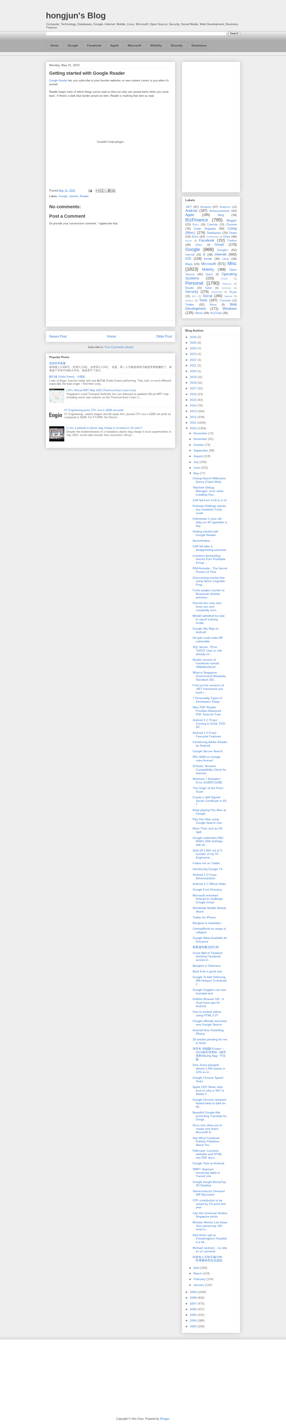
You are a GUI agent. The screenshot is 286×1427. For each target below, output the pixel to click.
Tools (203, 300)
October (199, 444)
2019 (193, 377)
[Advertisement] (211, 126)
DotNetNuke (212, 236)
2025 (193, 342)
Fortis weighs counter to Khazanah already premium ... (208, 594)
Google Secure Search (208, 751)
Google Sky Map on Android (206, 630)
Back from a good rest (207, 971)
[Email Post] (90, 190)
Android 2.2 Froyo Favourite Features (207, 734)
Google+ (222, 250)
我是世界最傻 (57, 363)
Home (54, 45)
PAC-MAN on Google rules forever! (206, 758)
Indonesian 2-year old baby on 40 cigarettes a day (210, 522)
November (200, 439)
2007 (193, 1303)
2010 (193, 428)
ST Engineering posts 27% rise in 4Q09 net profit (94, 410)
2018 (193, 382)
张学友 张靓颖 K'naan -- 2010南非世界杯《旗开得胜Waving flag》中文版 (209, 1054)
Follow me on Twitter (206, 863)
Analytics (225, 207)
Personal (194, 283)
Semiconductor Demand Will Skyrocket (209, 1192)
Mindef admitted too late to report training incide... (209, 619)
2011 (193, 422)
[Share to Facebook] (109, 191)
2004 (193, 1320)
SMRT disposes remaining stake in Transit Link (206, 1172)
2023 (193, 354)
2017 (193, 388)
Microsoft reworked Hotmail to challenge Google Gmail (208, 899)
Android (191, 211)
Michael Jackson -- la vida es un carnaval (210, 1249)
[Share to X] (105, 191)
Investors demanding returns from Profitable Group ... (209, 559)
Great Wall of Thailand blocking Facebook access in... (207, 956)
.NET (188, 206)
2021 (193, 365)
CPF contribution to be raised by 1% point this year (209, 1204)
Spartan (228, 296)
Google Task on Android (208, 1163)
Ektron (188, 240)
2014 (193, 405)
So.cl (194, 296)
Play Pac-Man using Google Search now (207, 821)
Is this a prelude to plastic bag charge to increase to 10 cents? (104, 427)
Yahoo (199, 313)
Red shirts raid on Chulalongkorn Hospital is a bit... (210, 1238)
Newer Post (58, 336)
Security (177, 45)
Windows (230, 309)
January (199, 1285)
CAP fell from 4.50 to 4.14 (210, 500)
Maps (189, 264)
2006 (193, 1309)
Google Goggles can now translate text (209, 991)
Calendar (212, 224)
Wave (213, 304)
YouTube (216, 313)
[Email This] (97, 191)
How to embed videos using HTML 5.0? (207, 1013)
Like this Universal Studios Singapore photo (210, 1214)
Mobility (156, 45)
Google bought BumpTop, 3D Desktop (210, 1183)
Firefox (232, 240)
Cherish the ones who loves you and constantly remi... (207, 606)
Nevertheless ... (203, 540)
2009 (193, 1292)
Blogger (232, 220)
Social (207, 296)
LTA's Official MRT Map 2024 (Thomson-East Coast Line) (101, 390)
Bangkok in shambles (207, 923)
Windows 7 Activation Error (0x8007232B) (207, 780)
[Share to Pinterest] (113, 191)
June (197, 467)
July (196, 462)
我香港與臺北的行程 (206, 947)
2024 (193, 348)
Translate (225, 300)
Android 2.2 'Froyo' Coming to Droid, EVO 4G (209, 723)
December (200, 433)
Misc (232, 263)
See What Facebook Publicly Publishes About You (206, 1141)
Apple (114, 45)
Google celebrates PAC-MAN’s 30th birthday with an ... (208, 841)
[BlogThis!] (101, 191)
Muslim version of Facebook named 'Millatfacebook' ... (206, 663)
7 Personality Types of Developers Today (207, 699)
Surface (189, 300)
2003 (193, 1326)
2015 (193, 399)
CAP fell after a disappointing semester (210, 548)
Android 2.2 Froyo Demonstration (204, 876)
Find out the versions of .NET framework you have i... (208, 689)
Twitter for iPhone (204, 917)
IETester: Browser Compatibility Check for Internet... (209, 769)
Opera (209, 274)
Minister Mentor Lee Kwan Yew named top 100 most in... (210, 1226)
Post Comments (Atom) (119, 347)
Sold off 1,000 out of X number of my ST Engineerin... (207, 854)
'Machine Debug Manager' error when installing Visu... (208, 491)
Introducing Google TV (208, 869)
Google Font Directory (207, 889)
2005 (193, 1314)
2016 (193, 394)
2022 (193, 359)
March (198, 1273)
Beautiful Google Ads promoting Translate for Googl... (210, 1116)
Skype (233, 292)
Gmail (219, 245)
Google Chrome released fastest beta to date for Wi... (209, 1103)
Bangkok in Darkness (207, 965)
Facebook (94, 45)
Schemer (226, 288)
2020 (193, 371)
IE (204, 254)
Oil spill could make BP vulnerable (208, 639)
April (196, 1267)
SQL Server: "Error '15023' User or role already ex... (207, 650)
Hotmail (190, 254)
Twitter (189, 304)
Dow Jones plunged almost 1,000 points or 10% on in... (209, 1068)
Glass (198, 244)
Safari (208, 288)
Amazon (205, 206)
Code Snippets (205, 228)
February (199, 1279)
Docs (195, 236)
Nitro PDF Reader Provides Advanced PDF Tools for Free (207, 711)
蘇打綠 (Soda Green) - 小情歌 (67, 376)
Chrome (231, 224)
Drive (226, 236)
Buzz (196, 224)
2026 (193, 337)
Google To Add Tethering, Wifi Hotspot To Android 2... (210, 980)
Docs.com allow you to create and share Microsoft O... (207, 1129)
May (196, 473)
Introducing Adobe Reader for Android (210, 743)
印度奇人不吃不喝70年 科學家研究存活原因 (209, 1258)
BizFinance (196, 219)
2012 (193, 417)
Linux (225, 258)
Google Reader (58, 80)
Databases (199, 45)
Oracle (224, 278)
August (198, 456)
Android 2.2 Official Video (209, 884)
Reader (84, 196)
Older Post (164, 336)
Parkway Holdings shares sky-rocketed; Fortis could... (209, 509)
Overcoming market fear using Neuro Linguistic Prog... (209, 581)
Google (73, 45)
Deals (233, 232)
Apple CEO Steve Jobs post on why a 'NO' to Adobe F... (208, 1090)
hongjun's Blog (76, 15)
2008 (193, 1297)
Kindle (208, 258)
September (201, 450)
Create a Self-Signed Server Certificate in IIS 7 (209, 801)
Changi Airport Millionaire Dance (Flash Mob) (209, 480)
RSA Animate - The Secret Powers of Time (210, 570)
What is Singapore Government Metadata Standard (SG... (209, 676)
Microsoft (134, 45)
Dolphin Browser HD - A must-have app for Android (208, 1002)
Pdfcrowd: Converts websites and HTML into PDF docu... (207, 1154)
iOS (188, 259)
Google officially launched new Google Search (210, 1022)
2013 (193, 411)
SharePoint (216, 292)
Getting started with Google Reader (205, 533)
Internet (73, 196)
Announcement (219, 210)
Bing (221, 215)
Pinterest (226, 284)
